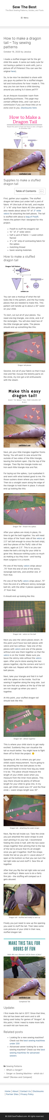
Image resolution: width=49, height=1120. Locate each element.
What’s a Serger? (14, 1070)
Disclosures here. (29, 108)
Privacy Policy (27, 1094)
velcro (39, 538)
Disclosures (38, 1091)
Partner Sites (12, 1094)
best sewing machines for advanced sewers (27, 1052)
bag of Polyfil (32, 217)
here (13, 71)
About (15, 1091)
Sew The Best (24, 7)
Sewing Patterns (14, 1066)
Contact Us (25, 1091)
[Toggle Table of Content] (40, 191)
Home (7, 1091)
